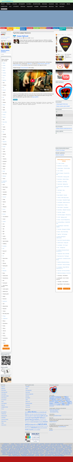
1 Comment (32, 38)
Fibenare (4, 263)
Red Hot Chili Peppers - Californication (61, 237)
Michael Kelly (5, 306)
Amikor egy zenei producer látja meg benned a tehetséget (18, 450)
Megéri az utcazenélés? (59, 448)
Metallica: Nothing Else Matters (63, 262)
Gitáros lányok (44, 3)
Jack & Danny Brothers (4, 286)
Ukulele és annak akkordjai (24, 452)
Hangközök (40, 445)
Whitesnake (25, 104)
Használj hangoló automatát (27, 453)
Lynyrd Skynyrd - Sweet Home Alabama (62, 226)
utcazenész (45, 427)
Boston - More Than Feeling (63, 231)
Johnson (4, 330)
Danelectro (5, 301)
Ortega (4, 316)
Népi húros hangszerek (16, 455)
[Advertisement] (36, 18)
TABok (56, 6)
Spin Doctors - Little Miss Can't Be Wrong (63, 259)
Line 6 (4, 268)
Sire (3, 131)
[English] (1, 34)
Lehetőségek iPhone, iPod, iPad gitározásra (14, 453)
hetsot (58, 397)
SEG (3, 228)
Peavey (4, 335)
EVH (3, 248)
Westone (4, 238)
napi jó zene (42, 424)
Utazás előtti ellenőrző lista (26, 448)
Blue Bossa (24, 102)
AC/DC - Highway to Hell (62, 217)
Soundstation (5, 338)
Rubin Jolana (5, 258)
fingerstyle (39, 415)
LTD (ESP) (4, 112)
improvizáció (33, 421)
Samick (4, 92)
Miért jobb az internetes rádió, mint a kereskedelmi (18, 449)
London (8, 448)
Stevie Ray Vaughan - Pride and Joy (64, 214)
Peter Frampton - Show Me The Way (62, 174)
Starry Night (17, 65)
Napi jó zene (55, 28)
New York (12, 448)
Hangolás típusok (4, 445)
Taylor (4, 127)
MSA (4, 139)
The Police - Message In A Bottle (64, 229)
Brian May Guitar (6, 313)
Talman (4, 311)
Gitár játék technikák (36, 3)
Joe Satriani (34, 103)
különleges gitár (32, 424)
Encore (4, 209)
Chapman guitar (6, 293)
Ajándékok (3, 28)
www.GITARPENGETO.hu (7, 1)
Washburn (5, 194)
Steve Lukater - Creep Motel (63, 207)
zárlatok (38, 429)
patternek (31, 426)
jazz (37, 422)
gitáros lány (28, 420)
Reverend (4, 298)
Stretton (4, 95)
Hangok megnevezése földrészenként (57, 443)
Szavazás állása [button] (6, 348)
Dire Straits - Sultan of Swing (63, 179)
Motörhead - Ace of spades (63, 165)
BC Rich (4, 214)
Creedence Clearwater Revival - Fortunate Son (62, 250)
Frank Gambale (39, 102)
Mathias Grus (5, 291)
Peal (3, 253)
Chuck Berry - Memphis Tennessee (64, 209)
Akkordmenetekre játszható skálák (40, 447)
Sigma (4, 109)
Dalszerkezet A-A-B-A (57, 447)
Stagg (4, 199)
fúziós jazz (44, 102)
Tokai (4, 107)
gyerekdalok (35, 420)
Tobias (4, 151)
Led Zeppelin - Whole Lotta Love (64, 202)
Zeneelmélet (29, 28)
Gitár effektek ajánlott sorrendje (54, 453)
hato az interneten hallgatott (60, 403)
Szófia (47, 103)
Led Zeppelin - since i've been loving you (62, 278)
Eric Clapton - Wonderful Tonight (64, 200)
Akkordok (68, 3)
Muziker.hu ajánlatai (60, 155)
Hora (4, 119)
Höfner (4, 104)
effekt (37, 414)
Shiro (4, 82)
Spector (4, 340)
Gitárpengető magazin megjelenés (58, 455)
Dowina (4, 117)
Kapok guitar (5, 265)
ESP (3, 97)
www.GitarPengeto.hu (62, 426)
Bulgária (28, 102)
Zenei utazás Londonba (54, 410)
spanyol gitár (29, 427)
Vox (3, 124)
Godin (4, 171)
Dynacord (4, 251)
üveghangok (20, 104)
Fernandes (5, 144)
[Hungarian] (4, 34)
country (34, 414)
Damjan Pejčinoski (22, 36)
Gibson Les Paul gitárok (59, 454)
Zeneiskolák (36, 6)
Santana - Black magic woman (63, 197)
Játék (15, 28)
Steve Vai (29, 63)
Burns (4, 273)
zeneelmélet (31, 429)
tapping (38, 427)
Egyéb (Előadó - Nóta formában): (64, 284)
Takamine (4, 158)
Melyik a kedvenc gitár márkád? (63, 106)
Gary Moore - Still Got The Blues (64, 264)
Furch (4, 149)
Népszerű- (3, 3)
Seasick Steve (5, 275)
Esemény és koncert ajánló (25, 443)
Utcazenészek (51, 3)
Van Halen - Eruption (61, 212)
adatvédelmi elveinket (57, 415)
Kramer (4, 146)
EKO (3, 280)
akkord (26, 412)
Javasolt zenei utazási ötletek (54, 409)
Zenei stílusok (28, 3)
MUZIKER (51, 430)
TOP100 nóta (23, 6)
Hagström (4, 141)
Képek (57, 3)
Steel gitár (37, 454)
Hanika (4, 296)
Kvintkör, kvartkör (52, 445)
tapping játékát (35, 97)
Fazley (4, 325)
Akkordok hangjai (64, 445)
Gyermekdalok (69, 447)
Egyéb (27, 388)
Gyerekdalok (42, 28)
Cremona (4, 85)
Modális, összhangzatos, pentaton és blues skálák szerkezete (51, 446)
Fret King (4, 136)
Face (4, 156)
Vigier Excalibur (5, 241)
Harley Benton (5, 278)
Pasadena (4, 246)
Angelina (19, 102)
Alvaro (4, 178)
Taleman (4, 211)
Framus (4, 114)
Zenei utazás (69, 28)
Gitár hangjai (47, 443)
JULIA (4, 333)
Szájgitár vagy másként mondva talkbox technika (53, 452)
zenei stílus (35, 429)
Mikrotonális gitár (24, 454)
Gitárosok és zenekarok (35, 443)
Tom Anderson (5, 216)
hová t (65, 399)
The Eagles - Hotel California (63, 281)
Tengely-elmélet (50, 447)
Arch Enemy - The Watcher (63, 275)
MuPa (37, 424)
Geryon (4, 129)
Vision (4, 99)
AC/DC (15, 102)
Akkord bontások (9, 446)
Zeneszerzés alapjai (43, 6)
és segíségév (59, 402)
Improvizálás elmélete (36, 446)
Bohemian (4, 270)
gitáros (44, 417)
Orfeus (4, 189)
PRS (3, 87)
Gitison (4, 328)
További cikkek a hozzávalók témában (27, 455)
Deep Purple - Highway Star (63, 184)
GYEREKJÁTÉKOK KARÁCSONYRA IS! (64, 128)
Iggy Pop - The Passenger (62, 234)
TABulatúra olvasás (20, 445)
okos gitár (27, 426)
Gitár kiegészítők (22, 3)
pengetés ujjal (35, 426)
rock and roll (46, 426)
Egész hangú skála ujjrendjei (18, 447)
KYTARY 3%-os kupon (60, 150)
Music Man (5, 122)
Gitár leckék (36, 28)
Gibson (4, 63)
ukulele (41, 427)
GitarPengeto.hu (6, 443)
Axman (4, 219)
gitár (42, 416)
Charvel (4, 163)
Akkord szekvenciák (48, 455)
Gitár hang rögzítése (68, 448)
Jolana (4, 168)
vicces (26, 429)
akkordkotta (32, 411)
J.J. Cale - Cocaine (61, 163)
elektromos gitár (28, 415)
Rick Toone (5, 173)
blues (26, 414)
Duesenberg (5, 323)
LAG (3, 224)
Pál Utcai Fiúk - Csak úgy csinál (63, 176)
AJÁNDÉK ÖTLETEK (4, 6)
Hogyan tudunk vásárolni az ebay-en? (62, 449)
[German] (3, 34)
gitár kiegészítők (32, 418)
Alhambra (4, 206)
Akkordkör (58, 445)
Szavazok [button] (6, 345)
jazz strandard (28, 103)
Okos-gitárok (14, 3)
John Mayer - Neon (61, 190)
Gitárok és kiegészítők (22, 28)
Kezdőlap (12, 443)
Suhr (4, 303)
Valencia (4, 176)
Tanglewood (5, 318)
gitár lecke (39, 418)
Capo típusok (41, 452)
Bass (4, 260)
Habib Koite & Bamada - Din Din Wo (64, 273)
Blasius (4, 321)
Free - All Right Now (61, 247)
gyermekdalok (41, 419)
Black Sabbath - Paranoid (62, 195)
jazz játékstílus (22, 103)
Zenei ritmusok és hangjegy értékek (19, 446)
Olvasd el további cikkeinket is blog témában (37, 450)
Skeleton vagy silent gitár (49, 454)
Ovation (4, 221)
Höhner (4, 166)
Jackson (4, 75)
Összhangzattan (45, 445)
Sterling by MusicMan (4, 181)
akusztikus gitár (43, 412)
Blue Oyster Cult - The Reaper (63, 256)
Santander (5, 192)
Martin (4, 70)
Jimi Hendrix (40, 421)
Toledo (4, 343)
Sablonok (64, 447)
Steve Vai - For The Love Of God (63, 270)
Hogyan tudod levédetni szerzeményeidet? (36, 449)
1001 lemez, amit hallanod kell (49, 449)
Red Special (5, 283)
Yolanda (4, 134)
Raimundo (4, 308)
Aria (3, 204)
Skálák (36, 445)
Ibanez (4, 67)
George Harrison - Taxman (62, 204)
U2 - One (59, 192)
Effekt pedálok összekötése (37, 453)
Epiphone (4, 80)
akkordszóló (38, 412)
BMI (3, 231)
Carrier (4, 236)
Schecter (4, 196)
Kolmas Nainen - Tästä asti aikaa (64, 168)
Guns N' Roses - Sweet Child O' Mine (62, 187)
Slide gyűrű (42, 454)
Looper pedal (46, 453)
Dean (4, 184)
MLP (3, 233)
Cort (3, 77)
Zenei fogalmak (62, 3)
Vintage (4, 102)
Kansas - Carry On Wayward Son (64, 219)
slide (26, 427)
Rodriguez (5, 161)
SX (3, 256)
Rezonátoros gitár (31, 454)
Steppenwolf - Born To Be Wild (63, 253)
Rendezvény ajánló (62, 28)
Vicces (10, 6)
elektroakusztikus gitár (42, 414)
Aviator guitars (5, 289)
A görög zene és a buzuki (34, 452)
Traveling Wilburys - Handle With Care (63, 222)
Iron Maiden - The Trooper (63, 245)
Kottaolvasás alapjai (12, 445)
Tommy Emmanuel (24, 67)
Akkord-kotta (51, 6)
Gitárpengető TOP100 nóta (62, 104)
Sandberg (4, 243)
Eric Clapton (34, 415)
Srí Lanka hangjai (18, 448)
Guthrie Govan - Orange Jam (63, 242)
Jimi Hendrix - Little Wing (62, 181)
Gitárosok (49, 28)
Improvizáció (61, 6)
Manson (4, 154)
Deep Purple (33, 102)
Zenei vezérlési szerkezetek (29, 445)
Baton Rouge (5, 187)
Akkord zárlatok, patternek (28, 447)
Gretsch (4, 90)
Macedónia (39, 103)
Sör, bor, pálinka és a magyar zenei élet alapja (46, 448)
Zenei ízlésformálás (5, 449)
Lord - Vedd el (60, 170)
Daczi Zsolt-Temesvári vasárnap (64, 240)
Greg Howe (49, 102)
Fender (4, 65)
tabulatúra (34, 428)
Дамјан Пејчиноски (31, 104)
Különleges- (9, 3)
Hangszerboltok (29, 6)
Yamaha (4, 72)
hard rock (29, 421)
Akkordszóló (29, 446)
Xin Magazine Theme (68, 443)
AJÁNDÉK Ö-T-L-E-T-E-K (50, 450)
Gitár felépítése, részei (16, 454)
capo (32, 414)
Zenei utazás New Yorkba (54, 412)
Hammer (4, 201)
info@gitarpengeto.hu (53, 421)
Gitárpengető (20, 38)
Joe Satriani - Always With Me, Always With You (62, 267)
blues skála (29, 414)
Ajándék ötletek (66, 450)
